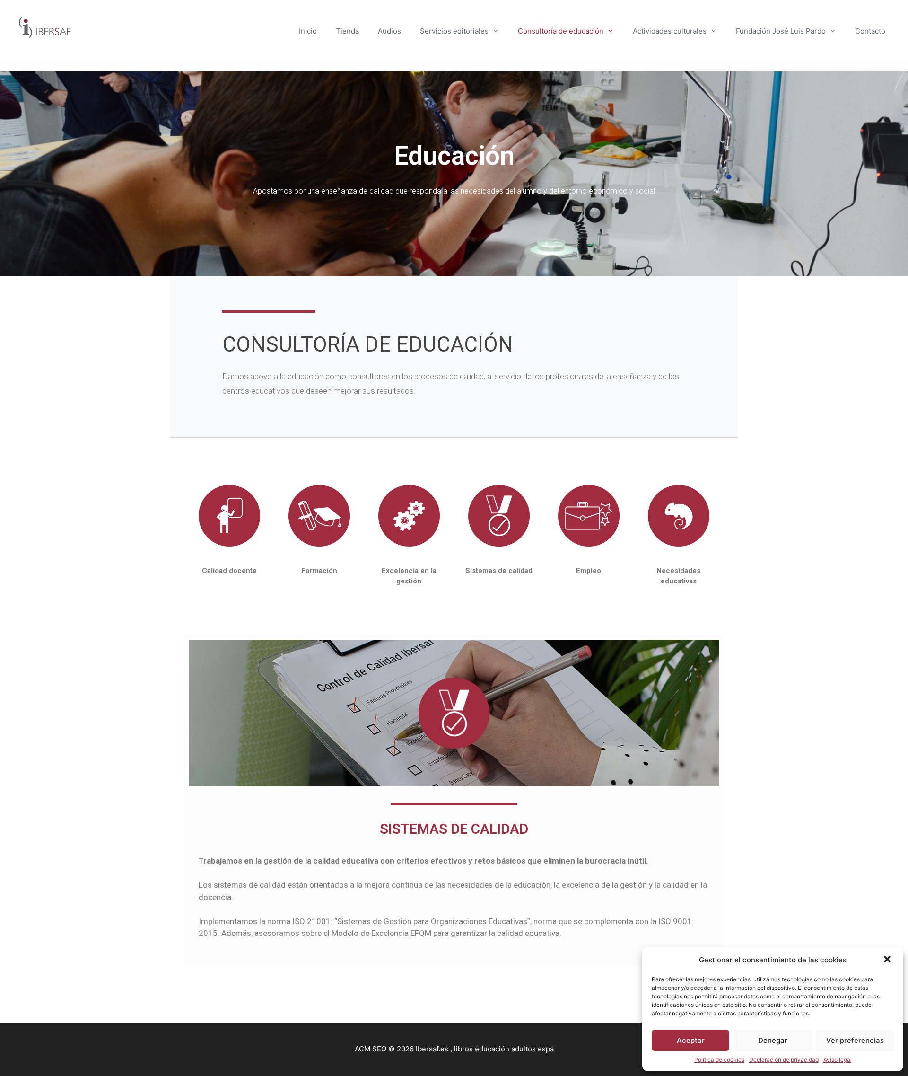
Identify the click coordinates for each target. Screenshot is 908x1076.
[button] (888, 960)
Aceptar (691, 1040)
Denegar (772, 1040)
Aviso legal (837, 1059)
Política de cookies (719, 1059)
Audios (389, 30)
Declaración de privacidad (784, 1059)
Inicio (308, 30)
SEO (379, 1048)
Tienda (347, 30)
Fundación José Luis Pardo (781, 30)
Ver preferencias (855, 1040)
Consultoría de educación (560, 30)
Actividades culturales (670, 30)
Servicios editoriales (454, 30)
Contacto (870, 30)
